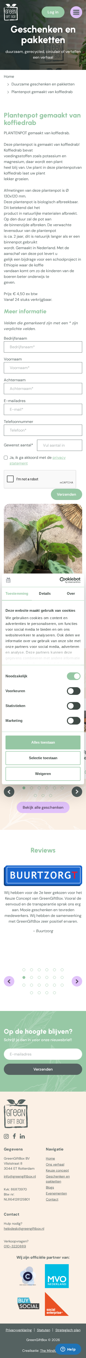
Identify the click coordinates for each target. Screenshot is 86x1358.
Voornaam (13, 359)
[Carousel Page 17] (54, 985)
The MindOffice (52, 1350)
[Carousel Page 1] (23, 969)
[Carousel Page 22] (54, 992)
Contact (52, 1199)
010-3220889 (15, 1246)
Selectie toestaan (43, 758)
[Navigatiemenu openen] (76, 12)
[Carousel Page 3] (39, 787)
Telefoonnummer (18, 421)
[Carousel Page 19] (31, 992)
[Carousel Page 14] (31, 985)
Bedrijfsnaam (15, 338)
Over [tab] (71, 593)
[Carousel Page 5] (54, 787)
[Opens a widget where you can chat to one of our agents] (68, 1350)
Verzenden (66, 494)
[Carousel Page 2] (31, 787)
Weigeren (43, 774)
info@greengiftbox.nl (20, 1176)
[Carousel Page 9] (50, 795)
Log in (53, 12)
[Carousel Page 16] (46, 985)
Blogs (50, 1187)
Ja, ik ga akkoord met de (38, 460)
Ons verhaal (55, 1164)
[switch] (74, 691)
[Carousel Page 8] (43, 795)
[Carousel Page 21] (46, 992)
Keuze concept (57, 1170)
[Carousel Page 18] (62, 985)
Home (9, 76)
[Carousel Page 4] (46, 787)
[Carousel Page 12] (62, 977)
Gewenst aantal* (18, 445)
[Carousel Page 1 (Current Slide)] (23, 787)
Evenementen (56, 1193)
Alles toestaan (43, 742)
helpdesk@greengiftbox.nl (24, 1228)
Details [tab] (45, 593)
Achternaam (15, 379)
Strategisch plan (68, 1330)
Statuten (43, 1330)
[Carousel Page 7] (35, 795)
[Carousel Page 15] (39, 985)
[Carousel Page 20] (39, 992)
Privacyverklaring (19, 1330)
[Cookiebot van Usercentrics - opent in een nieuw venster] (61, 580)
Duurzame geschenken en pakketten (43, 84)
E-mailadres (15, 400)
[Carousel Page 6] (62, 787)
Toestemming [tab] (16, 593)
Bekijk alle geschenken (43, 807)
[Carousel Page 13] (23, 985)
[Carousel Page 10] (46, 977)
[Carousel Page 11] (54, 977)
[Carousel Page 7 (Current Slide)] (23, 977)
